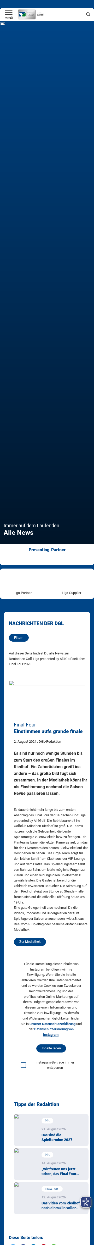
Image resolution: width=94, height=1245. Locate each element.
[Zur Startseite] (9, 13)
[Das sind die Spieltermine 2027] (25, 1130)
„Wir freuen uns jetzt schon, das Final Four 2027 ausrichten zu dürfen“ (59, 1171)
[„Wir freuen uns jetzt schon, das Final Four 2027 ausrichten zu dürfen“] (25, 1164)
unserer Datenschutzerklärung (52, 1024)
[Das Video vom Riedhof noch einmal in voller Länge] (25, 1198)
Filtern (18, 638)
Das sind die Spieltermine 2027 (57, 1137)
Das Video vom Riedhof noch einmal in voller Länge (61, 1205)
